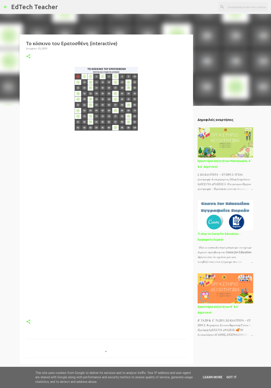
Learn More (212, 377)
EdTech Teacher (34, 6)
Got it (231, 377)
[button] (28, 56)
